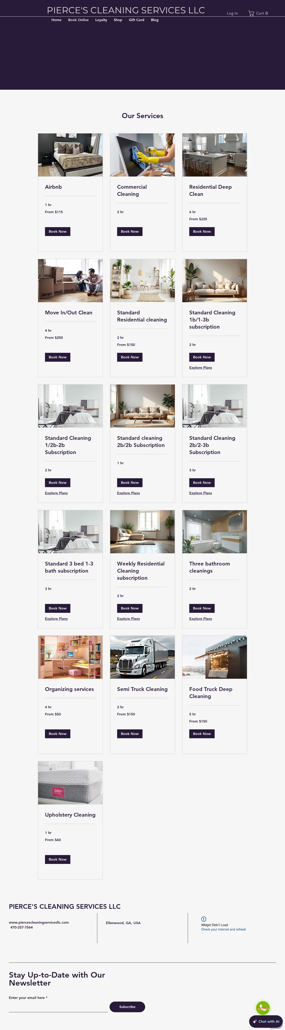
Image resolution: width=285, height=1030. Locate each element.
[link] (70, 187)
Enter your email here (27, 998)
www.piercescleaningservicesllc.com (39, 922)
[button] (57, 231)
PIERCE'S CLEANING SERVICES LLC (65, 907)
